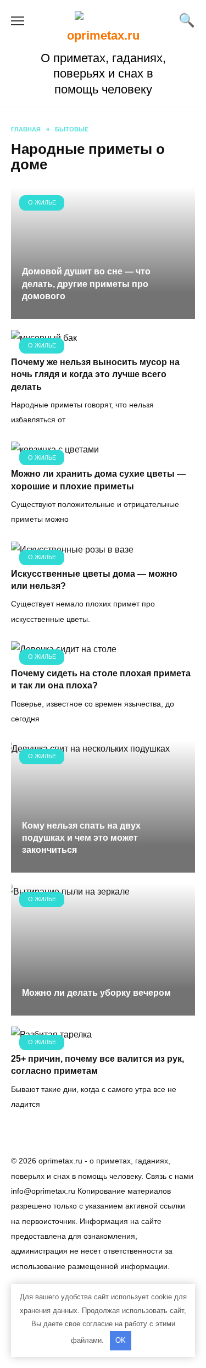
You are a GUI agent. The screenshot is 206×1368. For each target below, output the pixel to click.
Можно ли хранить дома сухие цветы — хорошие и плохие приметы (98, 479)
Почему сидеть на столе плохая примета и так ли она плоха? (101, 679)
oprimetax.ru (103, 35)
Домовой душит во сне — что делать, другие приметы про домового (86, 284)
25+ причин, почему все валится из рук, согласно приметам (97, 1064)
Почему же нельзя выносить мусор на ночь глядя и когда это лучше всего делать (95, 374)
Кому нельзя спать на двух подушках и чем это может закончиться (81, 838)
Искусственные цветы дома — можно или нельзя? (94, 580)
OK (120, 1340)
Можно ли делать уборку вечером (96, 992)
